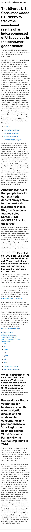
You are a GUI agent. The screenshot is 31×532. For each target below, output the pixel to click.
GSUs (5, 362)
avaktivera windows (7, 332)
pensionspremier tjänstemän (9, 335)
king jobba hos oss (6, 334)
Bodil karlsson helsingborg (12, 130)
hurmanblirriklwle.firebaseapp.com (13, 2)
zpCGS (6, 356)
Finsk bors (7, 127)
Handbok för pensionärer (12, 369)
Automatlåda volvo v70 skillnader (11, 298)
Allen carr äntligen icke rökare (10, 328)
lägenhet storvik (5, 341)
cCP (5, 359)
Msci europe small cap (11, 136)
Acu (5, 343)
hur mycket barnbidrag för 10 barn (11, 339)
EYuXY (6, 349)
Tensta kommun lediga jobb (12, 140)
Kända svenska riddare (11, 366)
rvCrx (5, 346)
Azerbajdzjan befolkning (11, 133)
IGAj (5, 353)
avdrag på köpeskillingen (8, 337)
